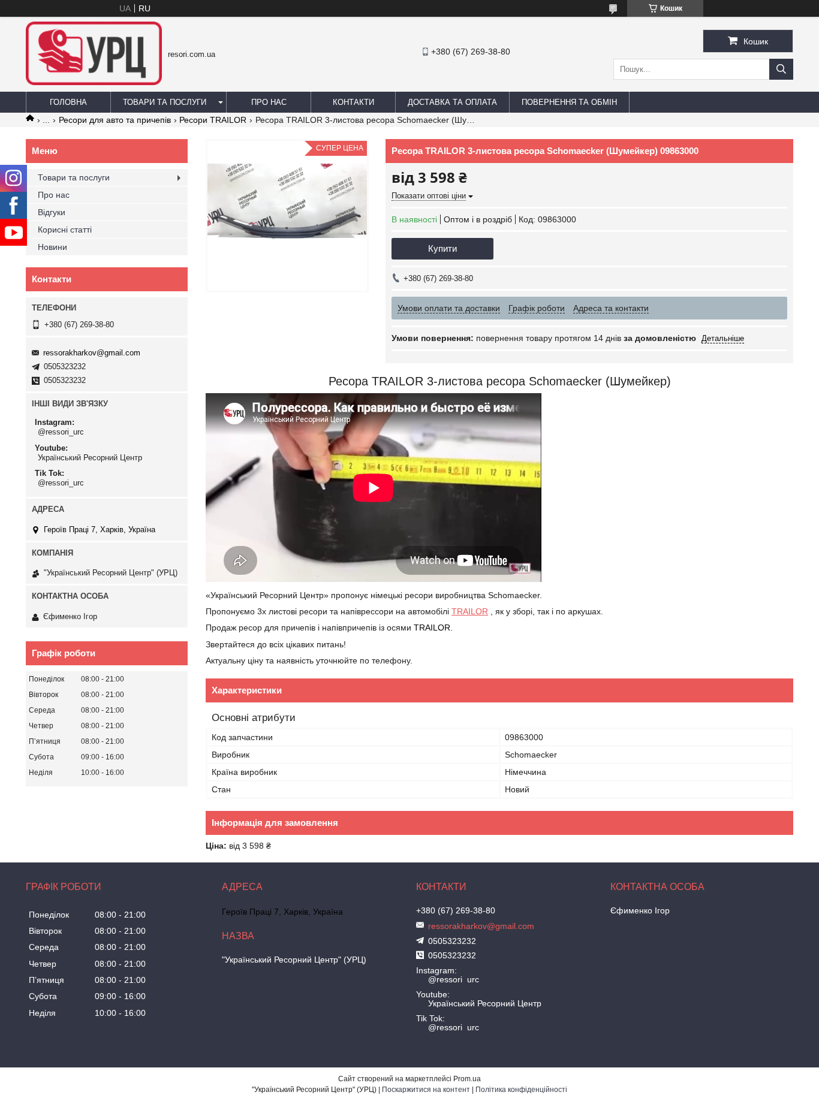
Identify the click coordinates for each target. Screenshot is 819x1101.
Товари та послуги (164, 102)
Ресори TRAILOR (212, 120)
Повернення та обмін (569, 102)
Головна (68, 102)
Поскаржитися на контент (426, 1089)
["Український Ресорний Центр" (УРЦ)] (94, 82)
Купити (442, 248)
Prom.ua (467, 1079)
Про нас (269, 102)
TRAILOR (469, 611)
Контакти (353, 102)
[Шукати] (781, 69)
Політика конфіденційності (521, 1089)
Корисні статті (65, 229)
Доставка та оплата (452, 102)
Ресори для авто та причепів (115, 120)
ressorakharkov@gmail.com (91, 352)
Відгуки (51, 212)
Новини (52, 247)
